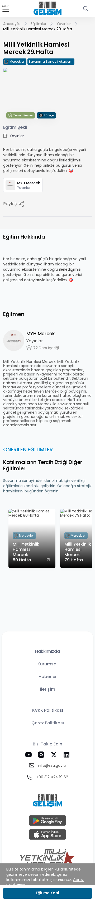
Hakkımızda (47, 651)
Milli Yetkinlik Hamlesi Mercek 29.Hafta (37, 29)
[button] (6, 9)
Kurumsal (47, 664)
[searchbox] (85, 8)
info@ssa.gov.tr (52, 765)
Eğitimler (38, 23)
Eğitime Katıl (47, 893)
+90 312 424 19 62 (52, 777)
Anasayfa (12, 23)
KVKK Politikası (47, 710)
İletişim (47, 689)
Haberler (48, 677)
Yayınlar (63, 23)
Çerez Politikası (47, 723)
